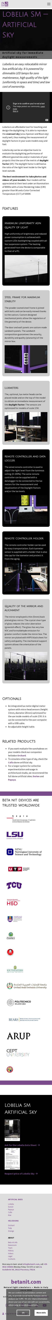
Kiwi (9, 1215)
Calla (11, 762)
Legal (10, 1256)
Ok (23, 1312)
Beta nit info (12, 1242)
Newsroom (12, 1245)
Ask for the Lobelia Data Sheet (21, 1145)
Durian (36, 776)
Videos (10, 1253)
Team (10, 1248)
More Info (41, 1312)
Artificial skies (15, 1199)
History (11, 1250)
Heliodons (13, 1221)
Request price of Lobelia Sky (19, 1173)
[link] (5, 4)
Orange (11, 1231)
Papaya (12, 779)
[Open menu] (49, 4)
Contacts (11, 1259)
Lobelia (11, 1204)
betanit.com (26, 1281)
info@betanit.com (31, 1264)
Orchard (21, 755)
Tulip (10, 1228)
